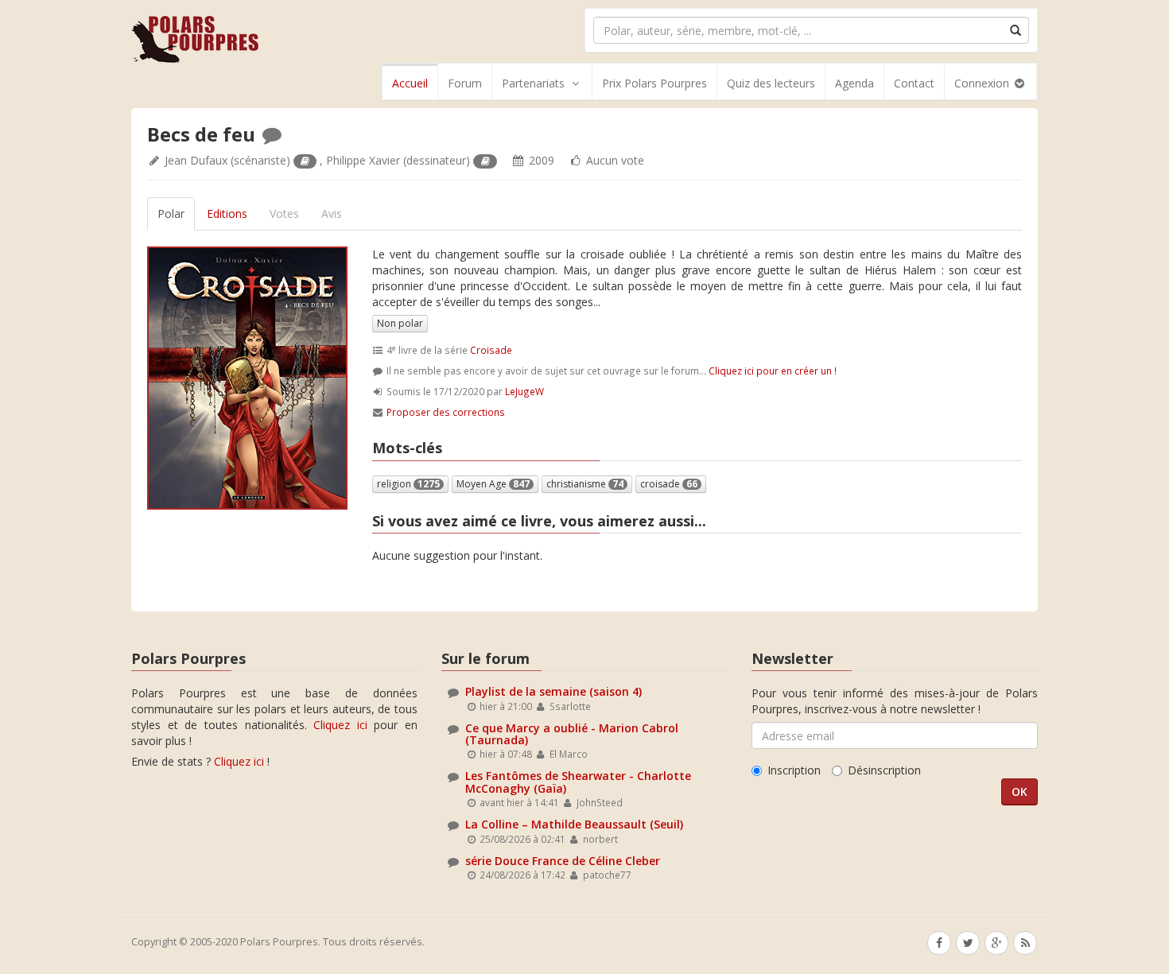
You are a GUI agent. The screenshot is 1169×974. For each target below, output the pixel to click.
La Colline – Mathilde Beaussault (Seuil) (574, 824)
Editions (227, 213)
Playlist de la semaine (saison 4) (553, 691)
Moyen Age (493, 484)
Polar (170, 213)
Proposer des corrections (445, 412)
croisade (668, 484)
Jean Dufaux (196, 160)
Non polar (400, 323)
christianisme (584, 484)
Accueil (410, 83)
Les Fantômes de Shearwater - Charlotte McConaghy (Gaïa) (578, 781)
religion (408, 484)
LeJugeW (524, 391)
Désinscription (884, 770)
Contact (914, 83)
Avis (331, 213)
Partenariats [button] (533, 83)
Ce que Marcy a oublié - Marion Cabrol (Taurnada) (571, 733)
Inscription (794, 770)
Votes (284, 213)
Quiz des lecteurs (771, 83)
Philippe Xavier (363, 160)
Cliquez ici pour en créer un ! (773, 370)
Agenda (854, 83)
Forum (465, 83)
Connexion (983, 83)
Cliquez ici (340, 724)
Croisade (491, 349)
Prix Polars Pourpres (654, 83)
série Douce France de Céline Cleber (562, 860)
